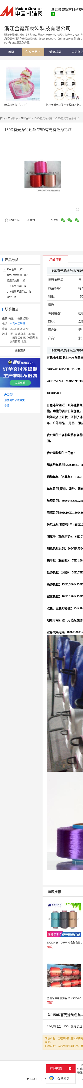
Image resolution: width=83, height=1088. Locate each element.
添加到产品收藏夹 (14, 400)
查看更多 (20, 350)
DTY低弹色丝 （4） (18, 286)
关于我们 (31, 1079)
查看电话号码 (17, 323)
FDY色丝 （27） (16, 269)
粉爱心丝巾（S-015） (16, 105)
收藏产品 (14, 220)
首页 (2, 118)
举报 (32, 220)
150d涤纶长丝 (72, 1026)
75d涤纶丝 (54, 1026)
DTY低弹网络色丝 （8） (20, 291)
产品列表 (13, 118)
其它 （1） (13, 297)
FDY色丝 (26, 118)
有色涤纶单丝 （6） (18, 275)
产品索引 (9, 395)
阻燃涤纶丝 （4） (17, 280)
